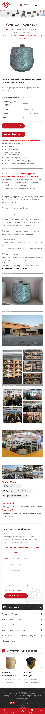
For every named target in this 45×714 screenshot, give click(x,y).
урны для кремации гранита (16, 496)
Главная (11, 30)
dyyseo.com (27, 698)
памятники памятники (11, 614)
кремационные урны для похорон (19, 491)
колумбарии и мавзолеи (12, 625)
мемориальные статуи (11, 619)
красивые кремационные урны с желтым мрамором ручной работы (22, 515)
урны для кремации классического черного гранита (22, 507)
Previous (1, 668)
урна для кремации (13, 486)
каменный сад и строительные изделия (19, 635)
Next (41, 668)
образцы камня (8, 641)
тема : (22, 549)
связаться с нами (11, 126)
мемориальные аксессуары (13, 630)
